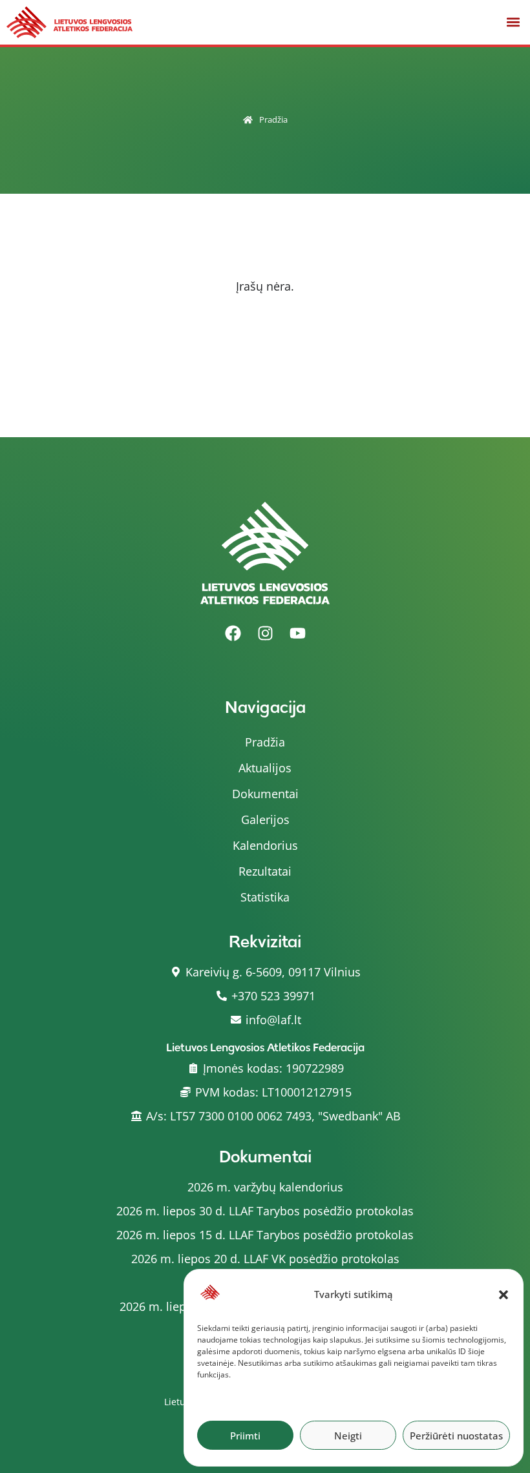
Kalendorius (265, 845)
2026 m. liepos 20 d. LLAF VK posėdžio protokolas (265, 1258)
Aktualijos (265, 768)
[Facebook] (233, 633)
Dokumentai (265, 793)
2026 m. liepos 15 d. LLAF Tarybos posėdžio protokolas (265, 1234)
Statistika (265, 897)
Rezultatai (265, 871)
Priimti (245, 1435)
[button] (503, 1294)
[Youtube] (297, 633)
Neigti (348, 1435)
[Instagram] (265, 633)
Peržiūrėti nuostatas (456, 1435)
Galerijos (265, 819)
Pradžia (273, 119)
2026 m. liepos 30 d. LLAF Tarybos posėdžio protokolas (265, 1211)
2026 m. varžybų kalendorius (265, 1187)
